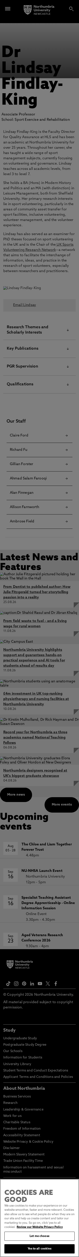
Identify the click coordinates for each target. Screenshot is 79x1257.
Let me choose (39, 1236)
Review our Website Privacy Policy (40, 1227)
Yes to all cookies (39, 1248)
